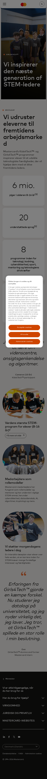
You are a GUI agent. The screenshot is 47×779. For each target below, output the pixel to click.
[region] (24, 311)
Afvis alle (24, 334)
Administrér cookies (24, 341)
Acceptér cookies (24, 327)
